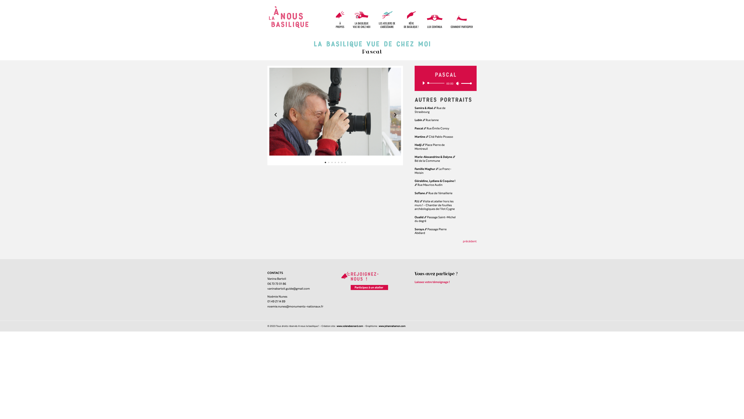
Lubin (418, 120)
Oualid (419, 217)
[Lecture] (423, 83)
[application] (445, 83)
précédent (470, 241)
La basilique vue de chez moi (361, 25)
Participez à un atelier (369, 287)
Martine (420, 137)
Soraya (419, 229)
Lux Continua (434, 27)
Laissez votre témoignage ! (432, 282)
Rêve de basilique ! (411, 25)
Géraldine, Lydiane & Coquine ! (435, 181)
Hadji (418, 145)
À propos (340, 25)
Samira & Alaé (424, 108)
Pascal (419, 128)
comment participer (462, 27)
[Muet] (457, 83)
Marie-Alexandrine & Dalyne (433, 157)
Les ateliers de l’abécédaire (387, 25)
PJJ (417, 201)
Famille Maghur (425, 169)
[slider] (465, 83)
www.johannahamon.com (392, 326)
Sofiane (420, 193)
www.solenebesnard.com (350, 326)
